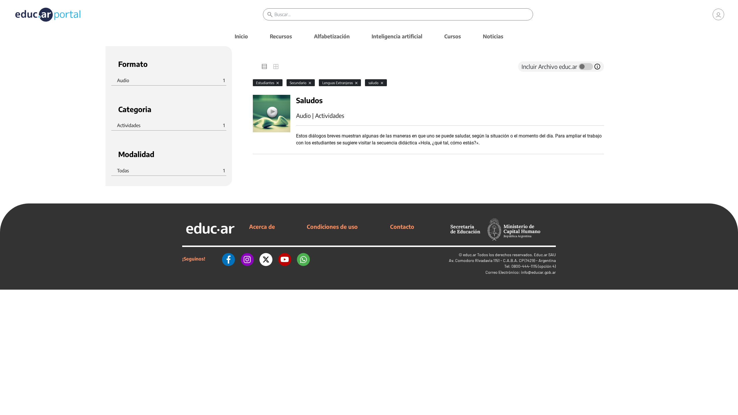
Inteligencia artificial (397, 36)
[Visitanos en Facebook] (228, 259)
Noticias (493, 36)
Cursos (452, 36)
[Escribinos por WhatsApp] (303, 259)
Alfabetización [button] (332, 36)
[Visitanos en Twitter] (265, 259)
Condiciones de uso (332, 226)
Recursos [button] (281, 36)
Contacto (402, 226)
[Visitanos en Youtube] (284, 259)
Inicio (241, 36)
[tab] (264, 66)
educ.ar (469, 254)
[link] (718, 14)
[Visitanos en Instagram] (247, 259)
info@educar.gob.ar (538, 272)
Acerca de (262, 226)
